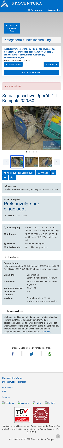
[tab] (26, 152)
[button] (36, 9)
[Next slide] (56, 128)
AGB (4, 391)
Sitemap (6, 397)
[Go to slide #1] (17, 161)
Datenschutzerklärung (12, 377)
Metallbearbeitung (38, 39)
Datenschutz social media (14, 381)
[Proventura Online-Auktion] (31, 3)
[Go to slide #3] (45, 161)
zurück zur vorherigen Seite (12, 28)
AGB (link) (46, 331)
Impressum (7, 387)
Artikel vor (50, 64)
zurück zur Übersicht (31, 72)
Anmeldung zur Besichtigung (20, 172)
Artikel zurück (14, 64)
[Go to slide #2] (31, 161)
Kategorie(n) (13, 39)
